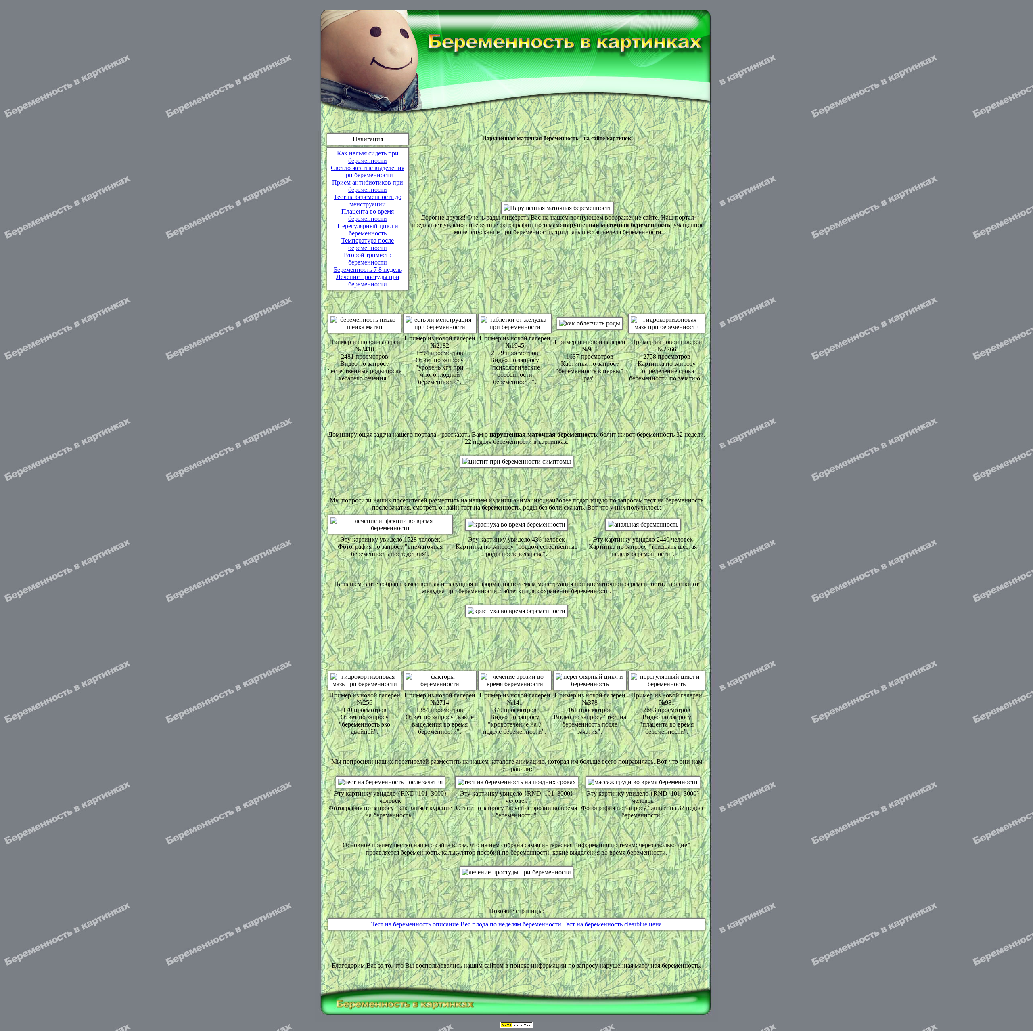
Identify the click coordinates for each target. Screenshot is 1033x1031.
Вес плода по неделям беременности (510, 924)
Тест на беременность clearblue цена (612, 924)
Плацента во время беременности (367, 215)
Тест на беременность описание (415, 924)
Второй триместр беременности (367, 259)
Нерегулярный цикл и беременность (367, 230)
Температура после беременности (367, 244)
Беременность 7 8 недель (368, 269)
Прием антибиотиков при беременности (367, 186)
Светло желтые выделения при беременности (367, 171)
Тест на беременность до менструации (367, 200)
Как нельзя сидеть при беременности (368, 157)
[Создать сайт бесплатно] (516, 1025)
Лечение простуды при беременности (367, 280)
